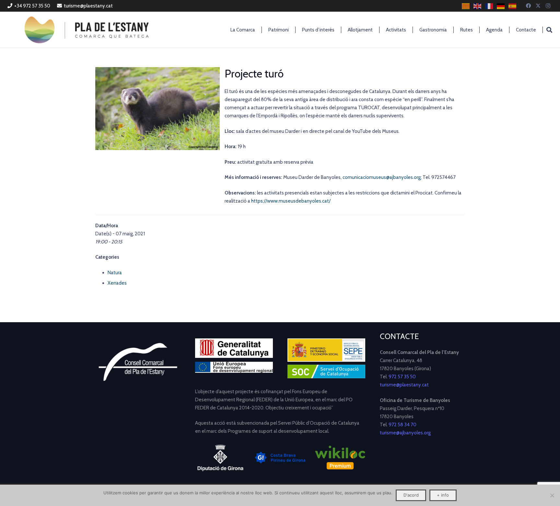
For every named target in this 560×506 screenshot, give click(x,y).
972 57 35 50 (402, 377)
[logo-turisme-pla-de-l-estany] (86, 30)
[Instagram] (548, 6)
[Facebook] (528, 6)
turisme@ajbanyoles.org (405, 433)
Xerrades (117, 283)
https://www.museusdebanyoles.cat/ (291, 201)
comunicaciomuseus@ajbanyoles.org (382, 177)
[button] (549, 30)
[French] (489, 6)
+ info (443, 495)
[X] (538, 6)
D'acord (411, 495)
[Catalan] (466, 6)
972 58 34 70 (402, 425)
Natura (115, 273)
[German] (501, 6)
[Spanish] (512, 6)
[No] (552, 495)
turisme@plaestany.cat (404, 385)
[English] (477, 6)
